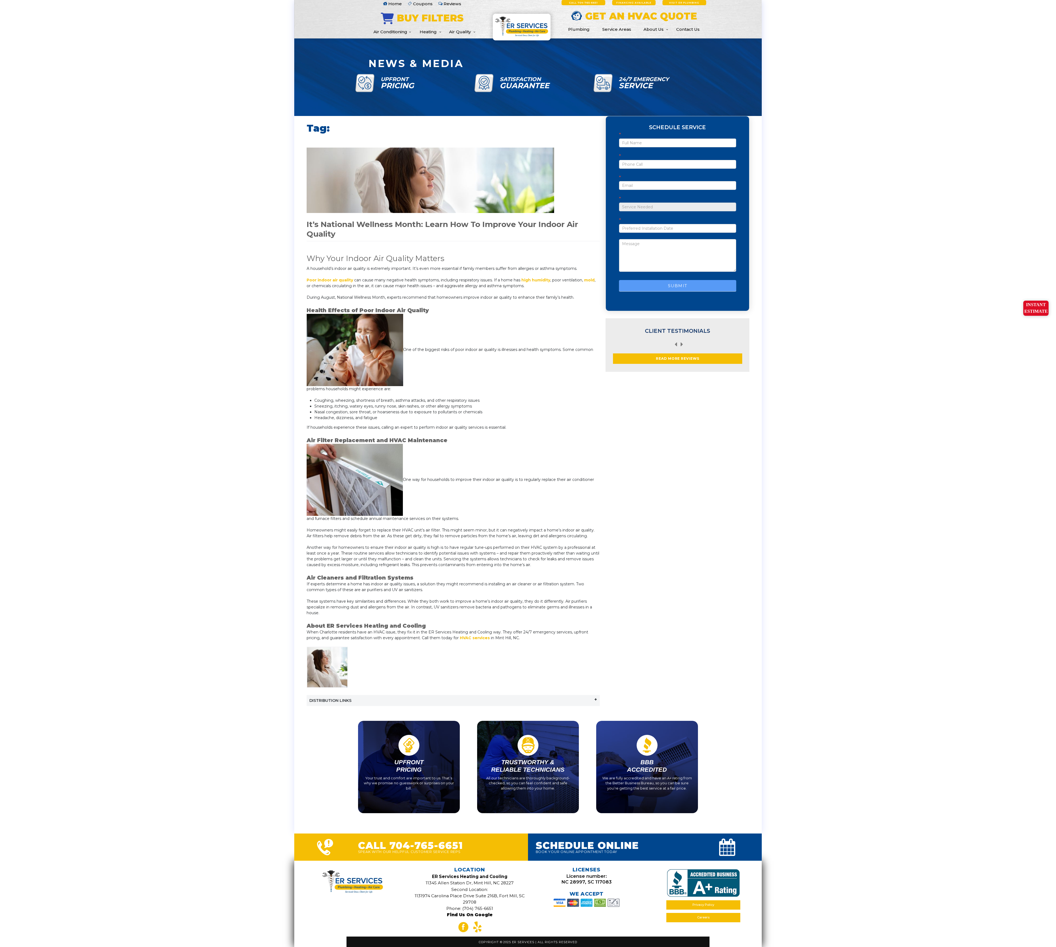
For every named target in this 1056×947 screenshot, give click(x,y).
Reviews (451, 3)
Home (394, 3)
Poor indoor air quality (330, 280)
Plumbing (579, 29)
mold (589, 280)
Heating (428, 31)
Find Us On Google (470, 914)
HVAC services (475, 637)
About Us (654, 29)
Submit (677, 285)
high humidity (535, 280)
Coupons (422, 3)
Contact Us (688, 29)
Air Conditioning (390, 31)
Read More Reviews (678, 358)
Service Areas (616, 29)
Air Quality (460, 31)
